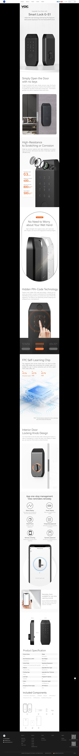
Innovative (23, 741)
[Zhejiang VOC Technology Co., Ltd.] (4, 2)
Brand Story (23, 738)
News (22, 743)
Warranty (62, 738)
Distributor (43, 738)
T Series (32, 741)
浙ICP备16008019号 (48, 753)
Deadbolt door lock (34, 746)
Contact (37, 1)
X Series (32, 738)
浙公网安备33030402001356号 (59, 753)
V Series (32, 743)
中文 (64, 1)
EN (66, 1)
